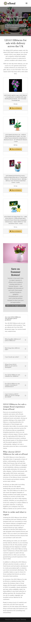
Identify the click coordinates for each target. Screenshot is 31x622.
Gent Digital (16, 619)
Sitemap (23, 619)
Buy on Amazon (16, 108)
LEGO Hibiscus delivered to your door (15, 18)
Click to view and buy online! (15, 25)
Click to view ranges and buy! (15, 305)
